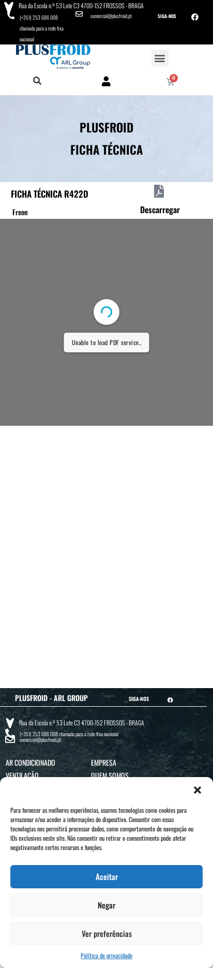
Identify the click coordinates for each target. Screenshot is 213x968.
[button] (197, 790)
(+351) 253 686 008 (39, 17)
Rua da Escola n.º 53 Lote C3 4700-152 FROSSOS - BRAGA (81, 5)
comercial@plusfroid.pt (111, 16)
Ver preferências (107, 933)
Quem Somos (110, 775)
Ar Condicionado (30, 762)
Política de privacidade (106, 955)
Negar (106, 905)
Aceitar (107, 876)
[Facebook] (195, 17)
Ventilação (22, 775)
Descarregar (160, 209)
